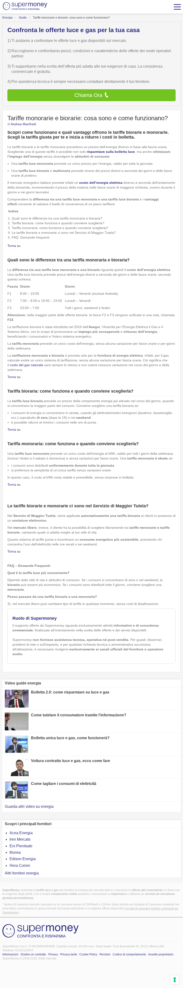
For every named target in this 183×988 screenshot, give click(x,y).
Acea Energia (21, 833)
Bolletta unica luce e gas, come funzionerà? (70, 738)
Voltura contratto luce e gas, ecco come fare (70, 761)
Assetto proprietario (160, 954)
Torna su (13, 246)
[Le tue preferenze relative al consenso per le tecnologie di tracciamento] (174, 979)
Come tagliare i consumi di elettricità (63, 784)
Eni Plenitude (21, 846)
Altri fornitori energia (22, 873)
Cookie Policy (88, 954)
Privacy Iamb (68, 954)
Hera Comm (20, 865)
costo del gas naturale (26, 365)
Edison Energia (23, 859)
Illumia (15, 852)
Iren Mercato (20, 839)
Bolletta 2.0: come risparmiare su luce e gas (70, 692)
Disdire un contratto (33, 954)
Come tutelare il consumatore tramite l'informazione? (78, 715)
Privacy (53, 954)
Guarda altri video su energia (29, 806)
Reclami (105, 954)
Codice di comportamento (129, 954)
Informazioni (10, 954)
